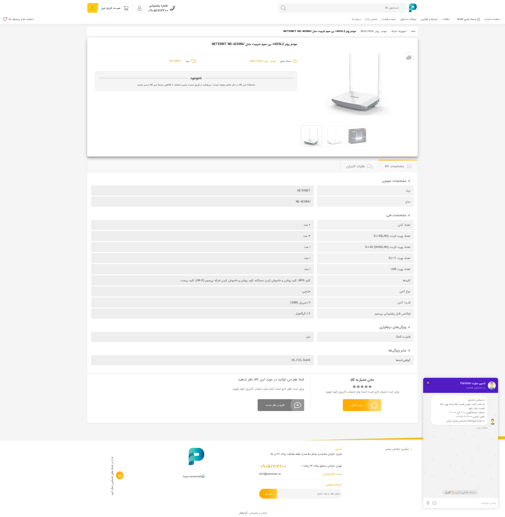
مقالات (445, 19)
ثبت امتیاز (356, 405)
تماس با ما (371, 19)
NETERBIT (175, 61)
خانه (413, 31)
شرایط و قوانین (429, 19)
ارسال (268, 494)
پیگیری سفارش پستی (397, 449)
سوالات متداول (408, 19)
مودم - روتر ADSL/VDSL (374, 31)
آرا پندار (243, 513)
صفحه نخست (492, 19)
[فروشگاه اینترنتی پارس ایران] (413, 8)
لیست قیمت (389, 19)
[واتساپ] (120, 475)
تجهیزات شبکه (398, 31)
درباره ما (356, 19)
